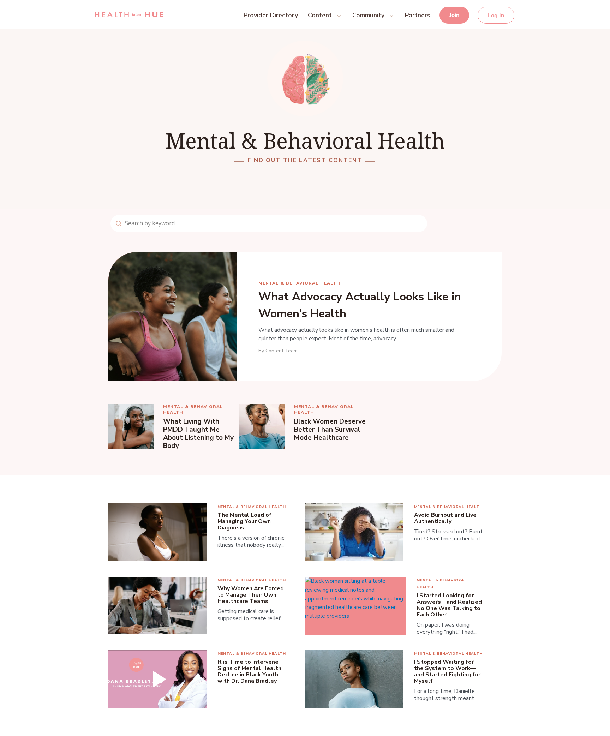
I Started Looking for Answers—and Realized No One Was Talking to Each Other (449, 605)
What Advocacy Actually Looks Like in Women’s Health (359, 305)
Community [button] (368, 15)
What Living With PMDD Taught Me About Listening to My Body (198, 434)
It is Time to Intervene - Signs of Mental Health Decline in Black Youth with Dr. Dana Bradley (249, 671)
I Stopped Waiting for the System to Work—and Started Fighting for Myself (447, 671)
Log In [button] (496, 15)
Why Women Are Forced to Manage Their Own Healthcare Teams (250, 594)
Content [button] (320, 15)
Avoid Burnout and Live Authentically (445, 518)
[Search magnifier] (119, 223)
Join (454, 15)
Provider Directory (271, 15)
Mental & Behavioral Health (299, 283)
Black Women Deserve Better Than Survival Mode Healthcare (330, 430)
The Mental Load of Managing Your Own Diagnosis (244, 521)
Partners (417, 15)
